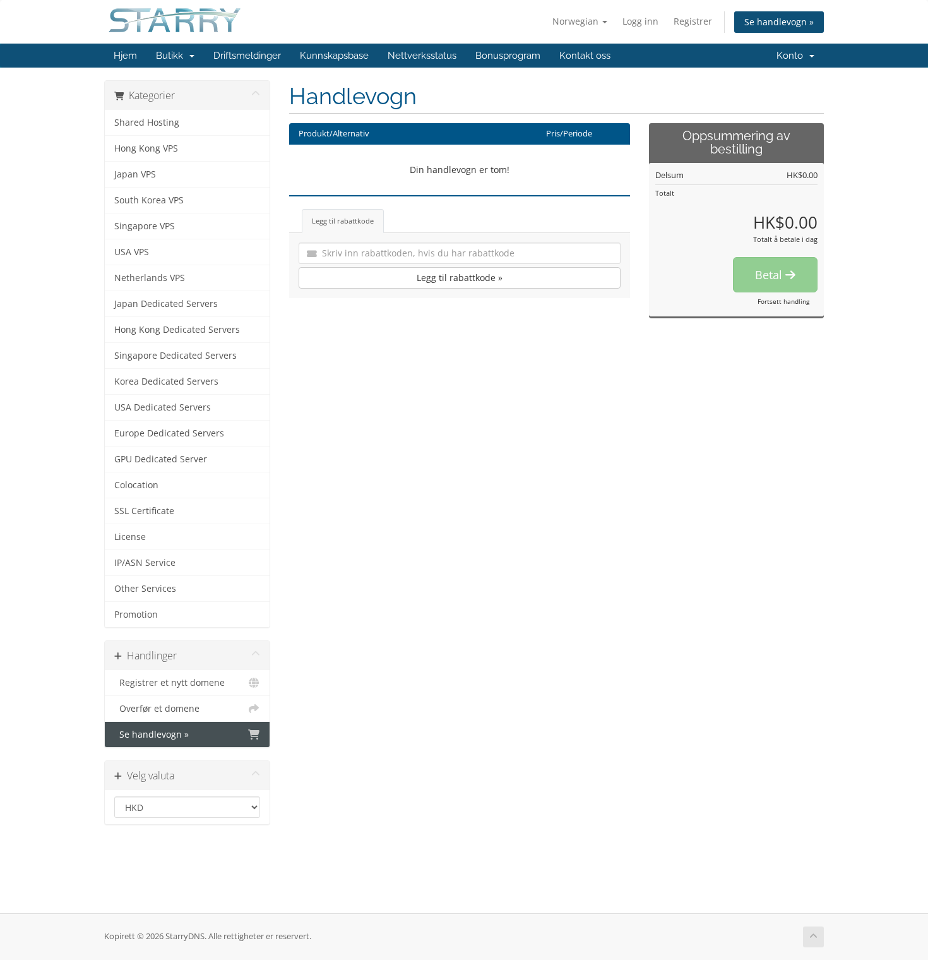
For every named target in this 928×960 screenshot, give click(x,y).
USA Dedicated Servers (162, 407)
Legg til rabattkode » (460, 278)
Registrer (693, 21)
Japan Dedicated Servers (166, 303)
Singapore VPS (144, 226)
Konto (792, 55)
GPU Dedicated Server (160, 459)
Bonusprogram (507, 55)
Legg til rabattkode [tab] (343, 220)
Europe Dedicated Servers (169, 433)
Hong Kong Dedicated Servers (177, 329)
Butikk (172, 55)
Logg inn (640, 21)
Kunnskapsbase (334, 55)
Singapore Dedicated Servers (175, 355)
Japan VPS (135, 174)
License (130, 537)
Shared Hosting (146, 122)
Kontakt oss (584, 55)
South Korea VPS (149, 200)
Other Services (145, 588)
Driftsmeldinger (247, 55)
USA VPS (131, 252)
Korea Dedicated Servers (166, 381)
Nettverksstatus (422, 55)
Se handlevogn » (779, 22)
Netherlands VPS (149, 278)
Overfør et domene (156, 708)
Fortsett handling (783, 301)
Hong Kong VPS (146, 148)
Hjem (125, 55)
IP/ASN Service (144, 562)
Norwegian (576, 21)
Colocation (136, 485)
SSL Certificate (144, 511)
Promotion (136, 614)
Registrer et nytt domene (169, 682)
